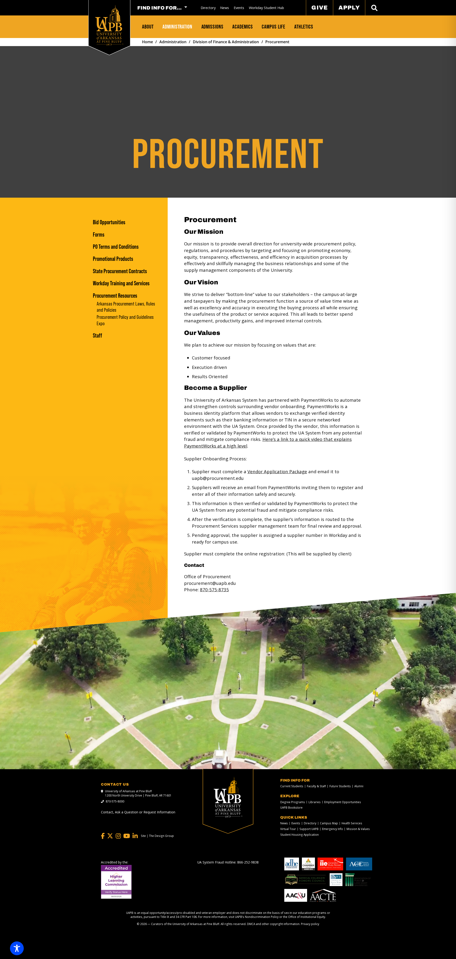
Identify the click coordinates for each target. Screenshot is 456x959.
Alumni (358, 786)
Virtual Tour (288, 829)
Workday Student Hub (266, 8)
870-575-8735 (214, 589)
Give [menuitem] (319, 8)
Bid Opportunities (109, 222)
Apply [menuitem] (349, 8)
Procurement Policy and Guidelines (125, 317)
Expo (100, 323)
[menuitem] (208, 8)
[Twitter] (110, 836)
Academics (242, 27)
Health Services (352, 823)
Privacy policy (310, 924)
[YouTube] (126, 836)
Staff (97, 335)
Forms (98, 234)
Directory (208, 8)
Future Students (340, 786)
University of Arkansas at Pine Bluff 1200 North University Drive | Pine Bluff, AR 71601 (138, 793)
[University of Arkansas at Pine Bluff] (109, 25)
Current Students (291, 786)
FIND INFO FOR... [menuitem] (159, 7)
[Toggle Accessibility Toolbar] (17, 948)
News (224, 8)
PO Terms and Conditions (116, 246)
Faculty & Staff (316, 786)
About (148, 27)
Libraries (315, 802)
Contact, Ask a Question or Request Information (138, 812)
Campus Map (329, 823)
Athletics (303, 27)
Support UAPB (308, 829)
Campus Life (273, 27)
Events (239, 8)
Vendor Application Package (277, 471)
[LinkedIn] (135, 836)
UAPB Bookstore (291, 807)
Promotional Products (113, 258)
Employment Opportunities (342, 802)
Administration (177, 27)
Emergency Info (332, 829)
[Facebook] (103, 836)
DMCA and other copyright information (273, 924)
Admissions (212, 27)
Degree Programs (292, 802)
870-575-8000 (115, 801)
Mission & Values (358, 829)
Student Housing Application (299, 834)
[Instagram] (118, 836)
